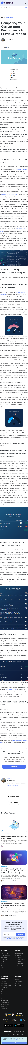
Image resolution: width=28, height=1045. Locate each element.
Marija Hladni (10, 39)
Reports (3, 961)
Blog (2, 17)
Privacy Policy (18, 938)
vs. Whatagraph (19, 967)
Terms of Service (10, 938)
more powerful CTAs (11, 689)
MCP (2, 967)
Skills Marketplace (5, 991)
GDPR (22, 1034)
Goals (2, 963)
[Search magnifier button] (26, 8)
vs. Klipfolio (18, 961)
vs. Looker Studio (19, 953)
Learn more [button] (15, 1039)
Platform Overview (5, 953)
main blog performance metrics (9, 194)
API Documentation (6, 985)
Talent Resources (19, 988)
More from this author (12, 785)
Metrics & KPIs (4, 957)
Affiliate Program (5, 1004)
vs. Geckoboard (19, 965)
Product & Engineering (20, 985)
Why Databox (18, 981)
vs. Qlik (17, 970)
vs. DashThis (18, 972)
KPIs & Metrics (9, 17)
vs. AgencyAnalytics (20, 959)
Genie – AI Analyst (5, 955)
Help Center (4, 983)
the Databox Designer (21, 169)
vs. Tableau (18, 955)
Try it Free (14, 766)
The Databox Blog (9, 8)
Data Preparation (5, 965)
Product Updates (5, 1002)
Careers (17, 983)
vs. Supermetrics (19, 963)
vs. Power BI (18, 957)
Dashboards (4, 959)
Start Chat (3, 981)
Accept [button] (14, 1042)
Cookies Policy (14, 1037)
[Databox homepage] (26, 2)
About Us (17, 979)
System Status (4, 987)
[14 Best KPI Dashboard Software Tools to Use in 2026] (14, 832)
